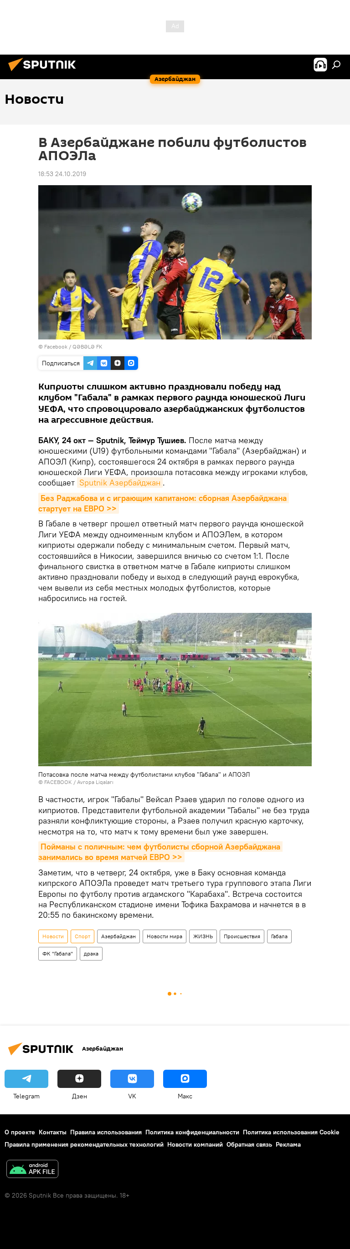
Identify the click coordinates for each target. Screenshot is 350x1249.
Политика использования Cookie (291, 1132)
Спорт (82, 936)
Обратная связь (249, 1144)
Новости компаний (195, 1144)
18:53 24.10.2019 (62, 174)
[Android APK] (32, 1170)
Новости (53, 936)
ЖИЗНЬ (203, 936)
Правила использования (106, 1132)
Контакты (53, 1132)
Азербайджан (118, 936)
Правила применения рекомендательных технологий (84, 1144)
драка (91, 953)
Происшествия (242, 936)
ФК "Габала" (57, 953)
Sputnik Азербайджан (119, 482)
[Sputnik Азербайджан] (45, 72)
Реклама (288, 1144)
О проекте (20, 1132)
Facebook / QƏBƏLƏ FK (73, 346)
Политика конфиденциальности (192, 1132)
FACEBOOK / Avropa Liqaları (78, 782)
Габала (279, 936)
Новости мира (164, 936)
